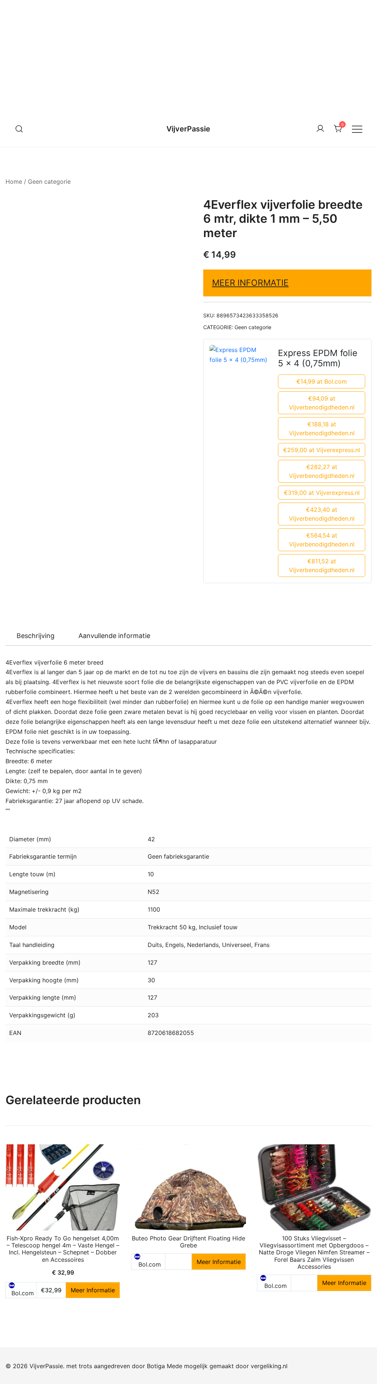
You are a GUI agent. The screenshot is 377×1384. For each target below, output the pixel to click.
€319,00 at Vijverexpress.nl (322, 492)
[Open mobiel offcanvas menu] (357, 129)
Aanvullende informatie (114, 636)
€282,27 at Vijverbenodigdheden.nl (322, 471)
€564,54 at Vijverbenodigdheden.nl (322, 540)
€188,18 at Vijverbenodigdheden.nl (322, 428)
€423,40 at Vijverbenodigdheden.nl (322, 514)
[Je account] (320, 129)
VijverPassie (188, 128)
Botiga (156, 1366)
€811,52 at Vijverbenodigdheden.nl (322, 565)
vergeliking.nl (269, 1366)
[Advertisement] (188, 55)
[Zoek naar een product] (19, 129)
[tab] (36, 636)
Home (14, 181)
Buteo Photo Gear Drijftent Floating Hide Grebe (188, 1242)
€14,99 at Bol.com (321, 381)
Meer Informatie (250, 283)
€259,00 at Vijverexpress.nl (321, 450)
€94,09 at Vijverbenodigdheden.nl (322, 403)
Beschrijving (35, 636)
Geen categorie (49, 181)
